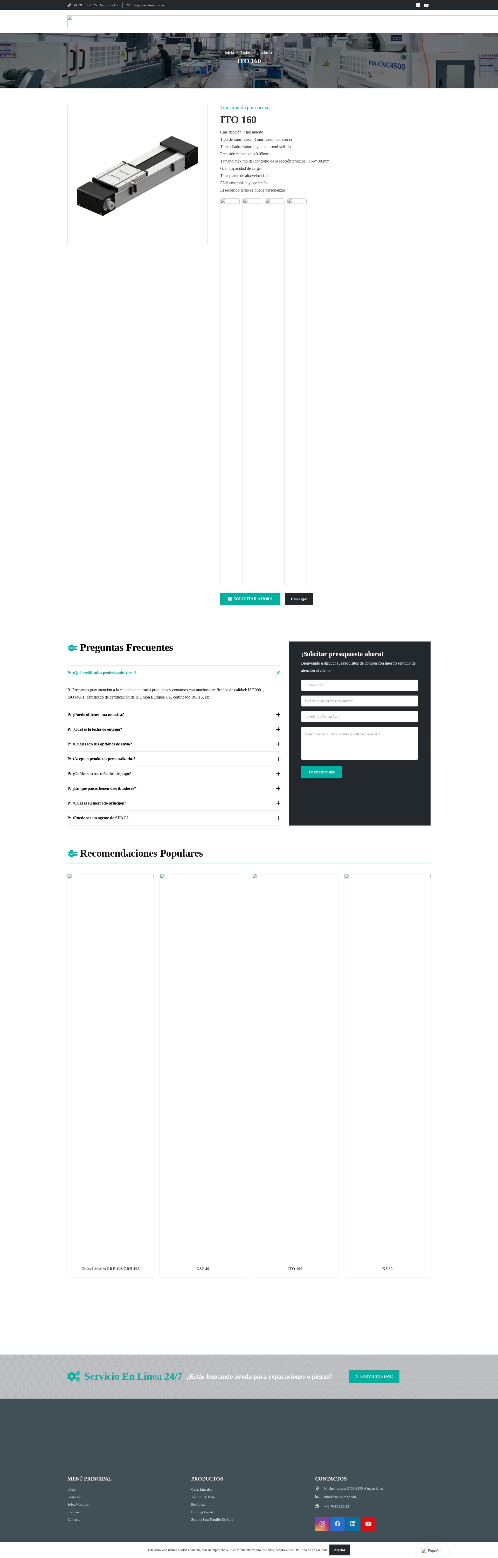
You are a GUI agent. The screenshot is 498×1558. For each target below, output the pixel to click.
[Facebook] (337, 1524)
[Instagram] (322, 1524)
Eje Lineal (198, 1504)
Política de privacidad (311, 1550)
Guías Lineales (201, 1489)
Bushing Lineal (202, 1512)
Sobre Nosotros (78, 1504)
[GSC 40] (203, 1075)
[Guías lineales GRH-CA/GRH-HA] (110, 1075)
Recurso (73, 1512)
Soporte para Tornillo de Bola (212, 1519)
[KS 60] (387, 1075)
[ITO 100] (295, 1075)
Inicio (71, 1489)
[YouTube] (426, 5)
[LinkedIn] (418, 5)
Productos (74, 1497)
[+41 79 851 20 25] (319, 1506)
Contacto (73, 1519)
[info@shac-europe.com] (319, 1496)
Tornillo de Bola (203, 1497)
